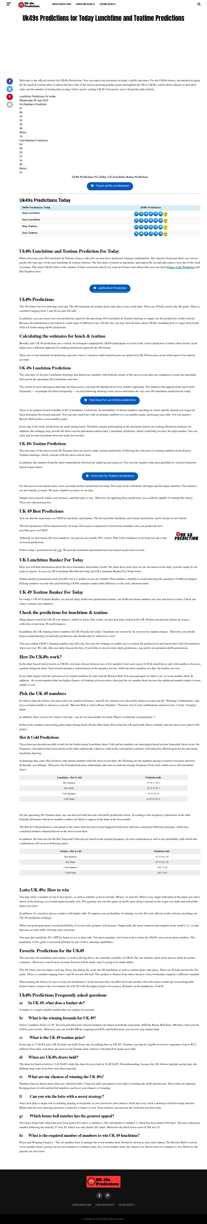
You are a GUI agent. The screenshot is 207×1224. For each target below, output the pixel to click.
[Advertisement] (103, 50)
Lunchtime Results (85, 4)
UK (60, 550)
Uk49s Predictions (61, 4)
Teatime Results (107, 4)
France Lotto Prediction (181, 267)
